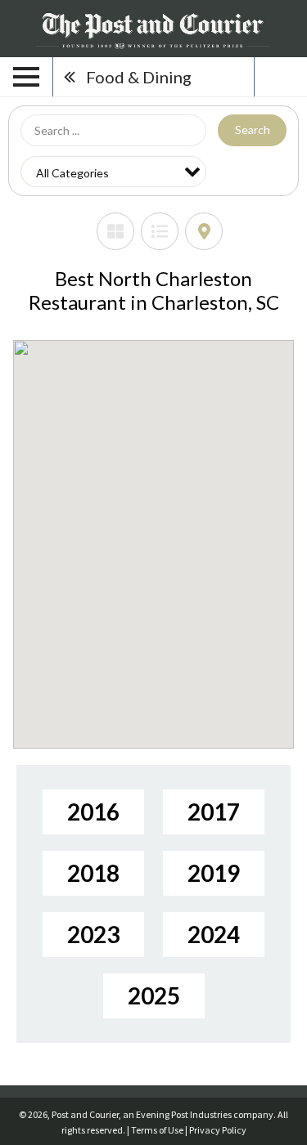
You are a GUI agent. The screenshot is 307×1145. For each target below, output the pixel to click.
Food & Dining (139, 77)
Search (252, 129)
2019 (213, 873)
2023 (93, 934)
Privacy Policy (217, 1130)
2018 (93, 873)
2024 (213, 934)
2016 (93, 811)
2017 (213, 811)
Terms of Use (157, 1130)
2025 (154, 995)
